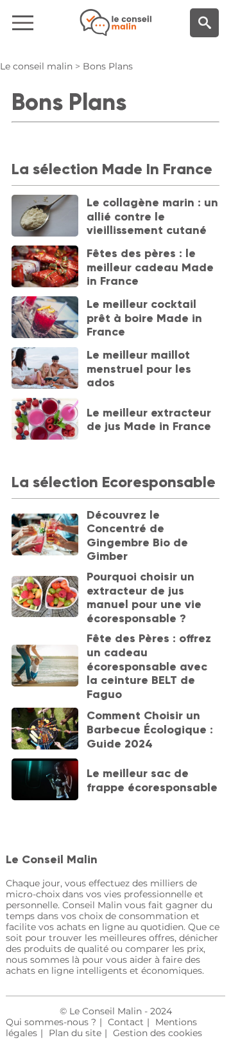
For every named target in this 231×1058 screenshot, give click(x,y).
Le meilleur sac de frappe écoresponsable (152, 780)
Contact (126, 1022)
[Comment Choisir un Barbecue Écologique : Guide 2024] (45, 730)
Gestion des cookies (157, 1033)
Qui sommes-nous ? (51, 1022)
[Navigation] (39, 23)
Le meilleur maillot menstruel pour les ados (139, 369)
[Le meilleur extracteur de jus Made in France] (45, 420)
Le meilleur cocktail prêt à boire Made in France (144, 318)
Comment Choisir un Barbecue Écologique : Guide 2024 (150, 729)
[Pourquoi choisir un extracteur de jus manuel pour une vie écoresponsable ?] (45, 598)
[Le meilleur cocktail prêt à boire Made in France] (45, 318)
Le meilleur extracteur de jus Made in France (149, 420)
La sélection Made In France (112, 168)
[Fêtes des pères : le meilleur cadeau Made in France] (45, 268)
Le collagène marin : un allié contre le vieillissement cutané (152, 216)
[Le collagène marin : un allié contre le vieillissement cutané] (45, 217)
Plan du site (75, 1033)
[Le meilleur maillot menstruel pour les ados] (45, 369)
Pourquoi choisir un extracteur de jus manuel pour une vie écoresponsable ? (144, 597)
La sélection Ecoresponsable (114, 481)
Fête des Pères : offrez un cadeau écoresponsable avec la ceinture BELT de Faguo (149, 666)
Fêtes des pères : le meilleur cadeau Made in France (150, 267)
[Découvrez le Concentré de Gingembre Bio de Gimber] (45, 536)
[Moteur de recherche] (204, 22)
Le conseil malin (36, 66)
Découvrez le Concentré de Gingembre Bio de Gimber (137, 536)
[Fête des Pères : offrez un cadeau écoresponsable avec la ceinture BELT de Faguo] (45, 667)
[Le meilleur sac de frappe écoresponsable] (45, 780)
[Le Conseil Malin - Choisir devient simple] (115, 22)
